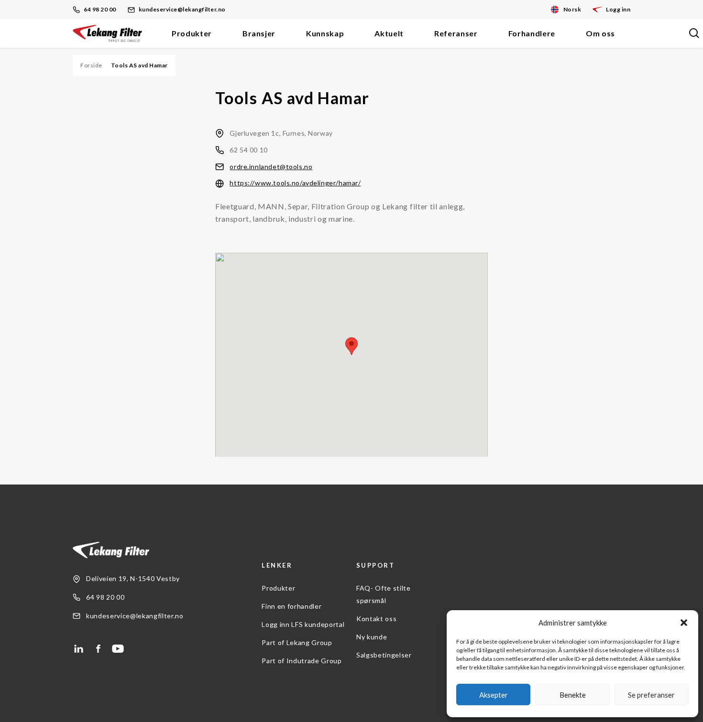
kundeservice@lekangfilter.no (182, 9)
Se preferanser (651, 694)
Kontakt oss (376, 618)
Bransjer (258, 33)
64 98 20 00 (100, 9)
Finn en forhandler (291, 606)
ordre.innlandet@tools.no (271, 166)
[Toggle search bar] (694, 33)
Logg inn (618, 9)
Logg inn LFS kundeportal (303, 624)
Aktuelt (389, 33)
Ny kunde (371, 637)
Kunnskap (325, 33)
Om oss (600, 33)
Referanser (456, 33)
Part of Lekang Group (297, 642)
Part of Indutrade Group (301, 661)
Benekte (573, 694)
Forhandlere (531, 33)
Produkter (192, 33)
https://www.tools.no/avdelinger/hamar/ (295, 183)
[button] (684, 622)
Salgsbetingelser (384, 655)
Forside (91, 65)
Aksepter (493, 694)
